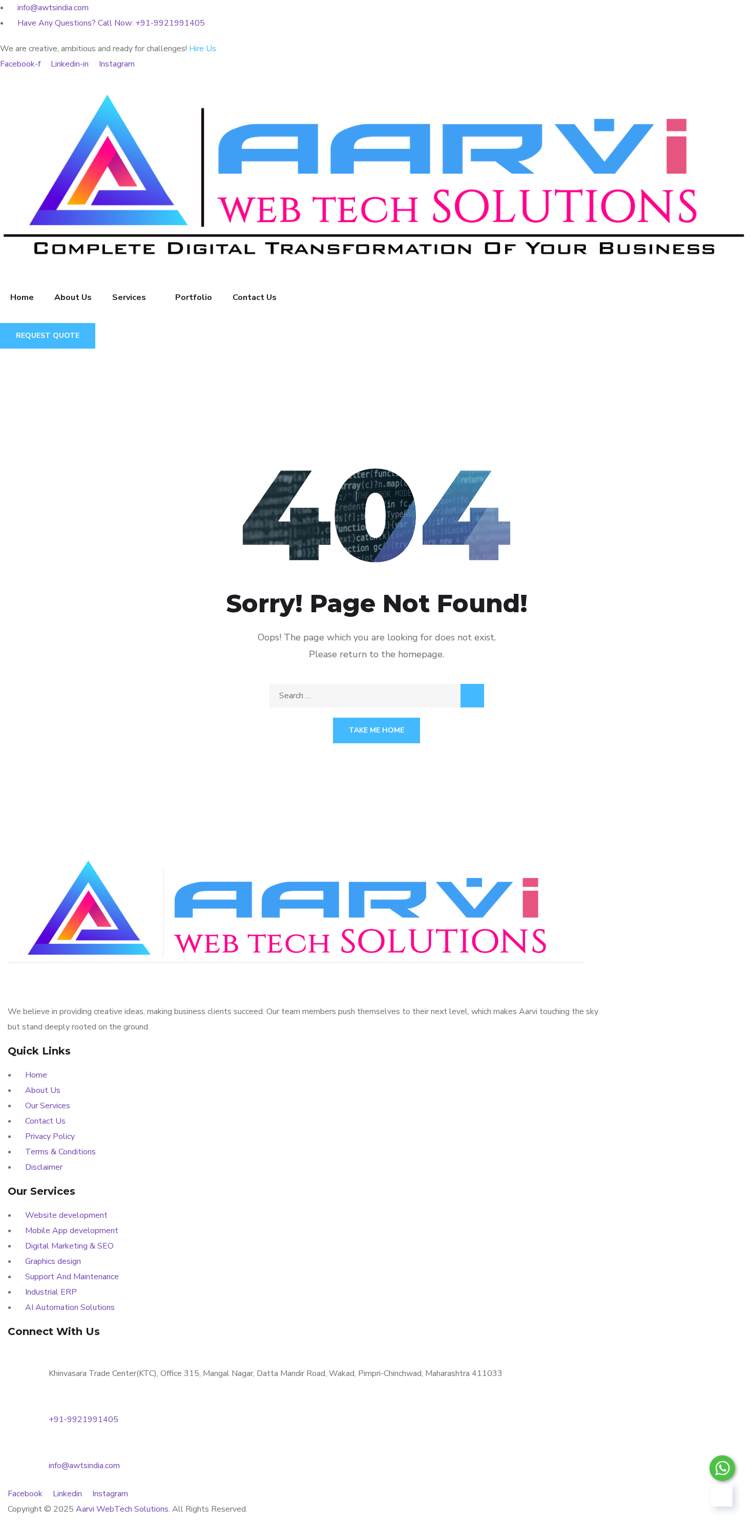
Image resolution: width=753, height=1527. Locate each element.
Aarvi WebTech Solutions (122, 1509)
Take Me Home (376, 730)
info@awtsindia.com (84, 1465)
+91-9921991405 (83, 1419)
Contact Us (255, 297)
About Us (73, 297)
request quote (47, 335)
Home (22, 297)
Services (129, 297)
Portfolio (193, 297)
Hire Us (202, 48)
